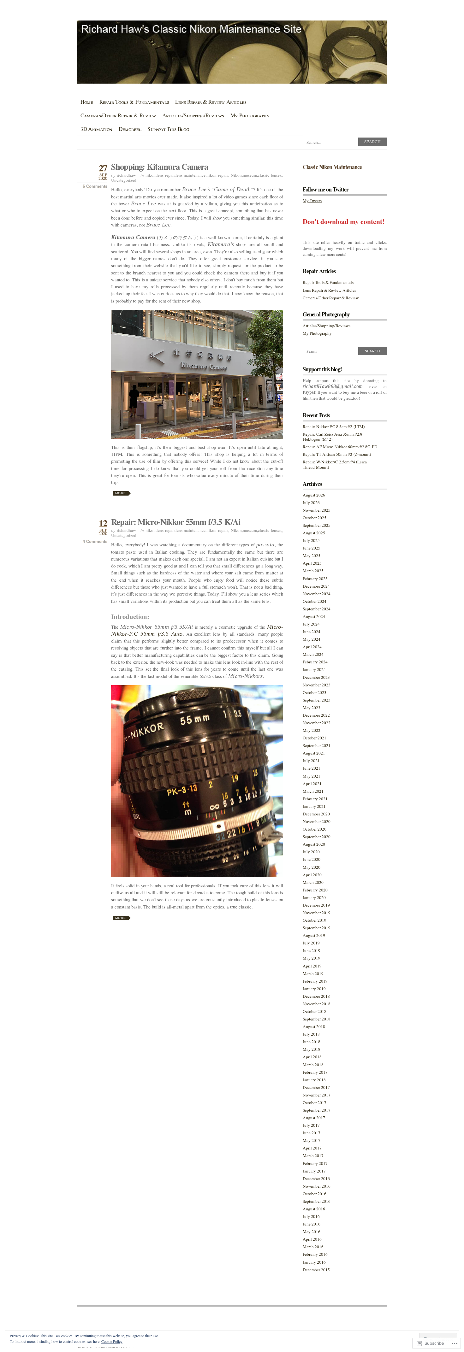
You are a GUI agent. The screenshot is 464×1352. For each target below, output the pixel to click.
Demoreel (130, 128)
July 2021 (311, 760)
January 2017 (314, 1171)
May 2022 (311, 730)
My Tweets (312, 200)
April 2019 (312, 966)
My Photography (250, 115)
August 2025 (314, 533)
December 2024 (316, 586)
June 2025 (311, 548)
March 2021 (313, 791)
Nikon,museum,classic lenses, (256, 175)
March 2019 (313, 973)
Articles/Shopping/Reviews (193, 115)
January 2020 (314, 897)
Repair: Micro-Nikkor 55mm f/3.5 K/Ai (175, 521)
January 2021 (314, 806)
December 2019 (316, 905)
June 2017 (311, 1133)
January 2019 (314, 988)
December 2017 (316, 1087)
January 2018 (314, 1080)
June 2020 (311, 859)
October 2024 (314, 601)
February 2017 (315, 1163)
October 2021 (314, 738)
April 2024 (312, 647)
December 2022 (316, 715)
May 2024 (311, 639)
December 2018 (316, 996)
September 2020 (316, 836)
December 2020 (316, 814)
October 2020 (314, 829)
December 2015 (316, 1270)
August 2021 (314, 753)
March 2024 (313, 654)
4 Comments (95, 541)
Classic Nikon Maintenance (332, 167)
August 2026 (314, 495)
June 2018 (311, 1041)
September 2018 (316, 1019)
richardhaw (126, 175)
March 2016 (313, 1246)
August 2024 (314, 616)
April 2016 (312, 1239)
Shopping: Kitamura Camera (159, 166)
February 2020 (315, 890)
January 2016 (314, 1262)
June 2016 (311, 1224)
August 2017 (314, 1117)
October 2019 (314, 920)
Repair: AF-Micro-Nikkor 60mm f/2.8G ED (340, 447)
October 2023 (314, 692)
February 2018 (315, 1072)
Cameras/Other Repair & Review (118, 115)
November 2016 (316, 1186)
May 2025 (311, 555)
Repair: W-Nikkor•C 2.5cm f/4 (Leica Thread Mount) (335, 464)
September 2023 (316, 700)
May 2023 (311, 707)
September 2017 (316, 1110)
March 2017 (313, 1155)
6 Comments (95, 186)
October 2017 (314, 1102)
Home (86, 101)
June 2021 (311, 768)
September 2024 (316, 609)
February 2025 (315, 578)
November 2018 (316, 1004)
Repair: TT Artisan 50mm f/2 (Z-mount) (337, 454)
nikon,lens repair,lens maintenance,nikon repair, (187, 175)
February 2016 (315, 1254)
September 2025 (316, 525)
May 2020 (311, 867)
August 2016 (314, 1209)
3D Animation (96, 128)
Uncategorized (123, 180)
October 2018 (314, 1011)
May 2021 (311, 776)
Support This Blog (168, 128)
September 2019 (316, 928)
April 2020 (312, 875)
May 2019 (311, 958)
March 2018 (313, 1064)
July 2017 (311, 1125)
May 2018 (311, 1049)
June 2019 (311, 950)
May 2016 (311, 1231)
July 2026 (311, 502)
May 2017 (311, 1140)
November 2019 (316, 912)
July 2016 (311, 1216)
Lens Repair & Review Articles (210, 101)
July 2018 (311, 1034)
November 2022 (316, 723)
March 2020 (313, 882)
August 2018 (314, 1026)
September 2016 (316, 1201)
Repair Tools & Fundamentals (134, 101)
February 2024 (315, 662)
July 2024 (311, 624)
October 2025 (314, 517)
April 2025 (312, 563)
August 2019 (314, 935)
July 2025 (311, 540)
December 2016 (316, 1178)
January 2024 (314, 669)
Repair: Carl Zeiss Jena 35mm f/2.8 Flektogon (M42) (332, 436)
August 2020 (314, 844)
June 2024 (311, 631)
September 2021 (316, 745)
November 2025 (316, 510)
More (120, 493)
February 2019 (315, 981)
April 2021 (312, 783)
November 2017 (316, 1095)
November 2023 (316, 685)
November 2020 (316, 821)
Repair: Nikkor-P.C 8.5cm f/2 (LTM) (334, 426)
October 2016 (314, 1193)
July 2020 (311, 852)
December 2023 (316, 677)
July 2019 (311, 943)
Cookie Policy (111, 1341)
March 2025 (313, 570)
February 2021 (315, 799)
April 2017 (312, 1148)
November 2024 (316, 594)
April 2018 (312, 1057)
